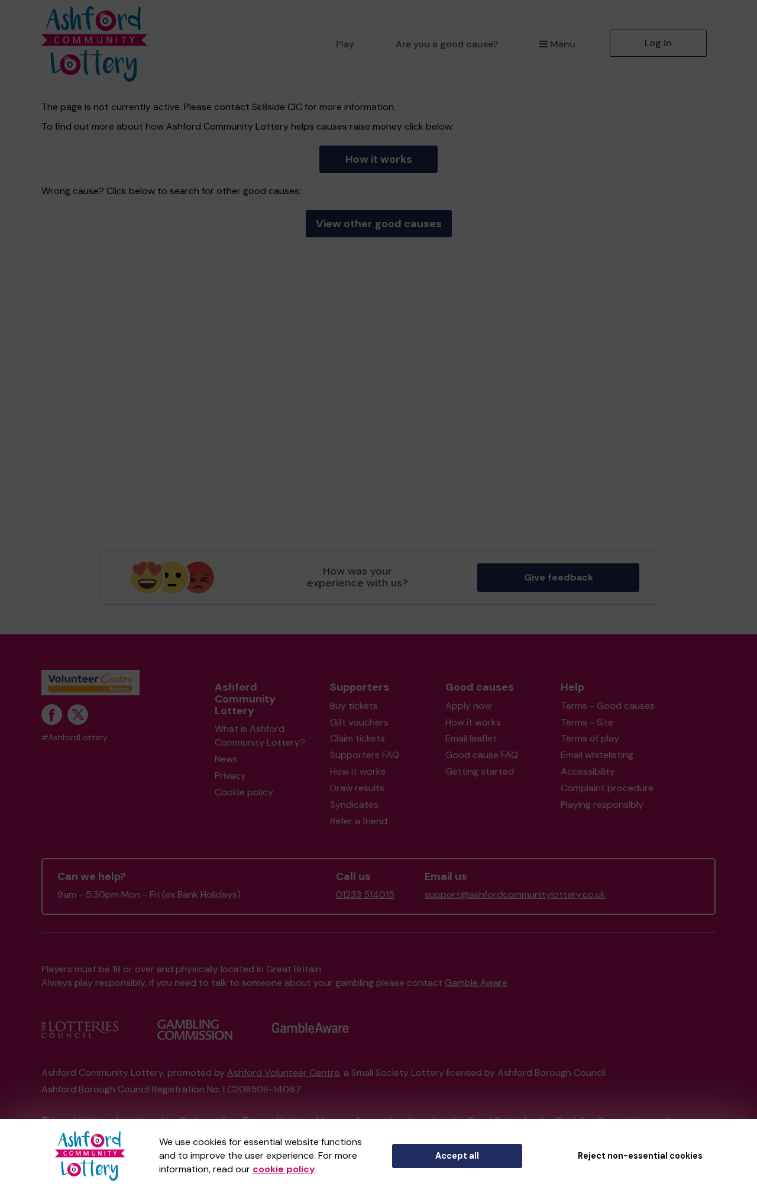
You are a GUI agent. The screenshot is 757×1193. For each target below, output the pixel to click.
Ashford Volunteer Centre (283, 1072)
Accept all (457, 1155)
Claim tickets (357, 738)
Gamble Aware (476, 982)
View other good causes (379, 224)
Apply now (468, 705)
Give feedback (558, 577)
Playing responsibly (602, 804)
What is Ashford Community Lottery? (260, 736)
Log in (658, 43)
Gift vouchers (359, 722)
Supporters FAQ (364, 755)
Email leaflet (471, 738)
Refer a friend (358, 821)
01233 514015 (365, 894)
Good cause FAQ (481, 755)
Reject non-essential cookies (640, 1155)
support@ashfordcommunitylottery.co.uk (515, 894)
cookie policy (284, 1169)
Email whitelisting (597, 755)
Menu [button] (562, 44)
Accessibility (588, 771)
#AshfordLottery (74, 738)
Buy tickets (354, 705)
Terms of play (590, 738)
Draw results (357, 788)
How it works (378, 159)
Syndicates (354, 804)
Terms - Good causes (608, 705)
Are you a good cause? (447, 44)
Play (345, 44)
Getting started (479, 771)
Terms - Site (587, 722)
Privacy (230, 775)
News (226, 759)
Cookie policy (244, 792)
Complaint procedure (607, 788)
